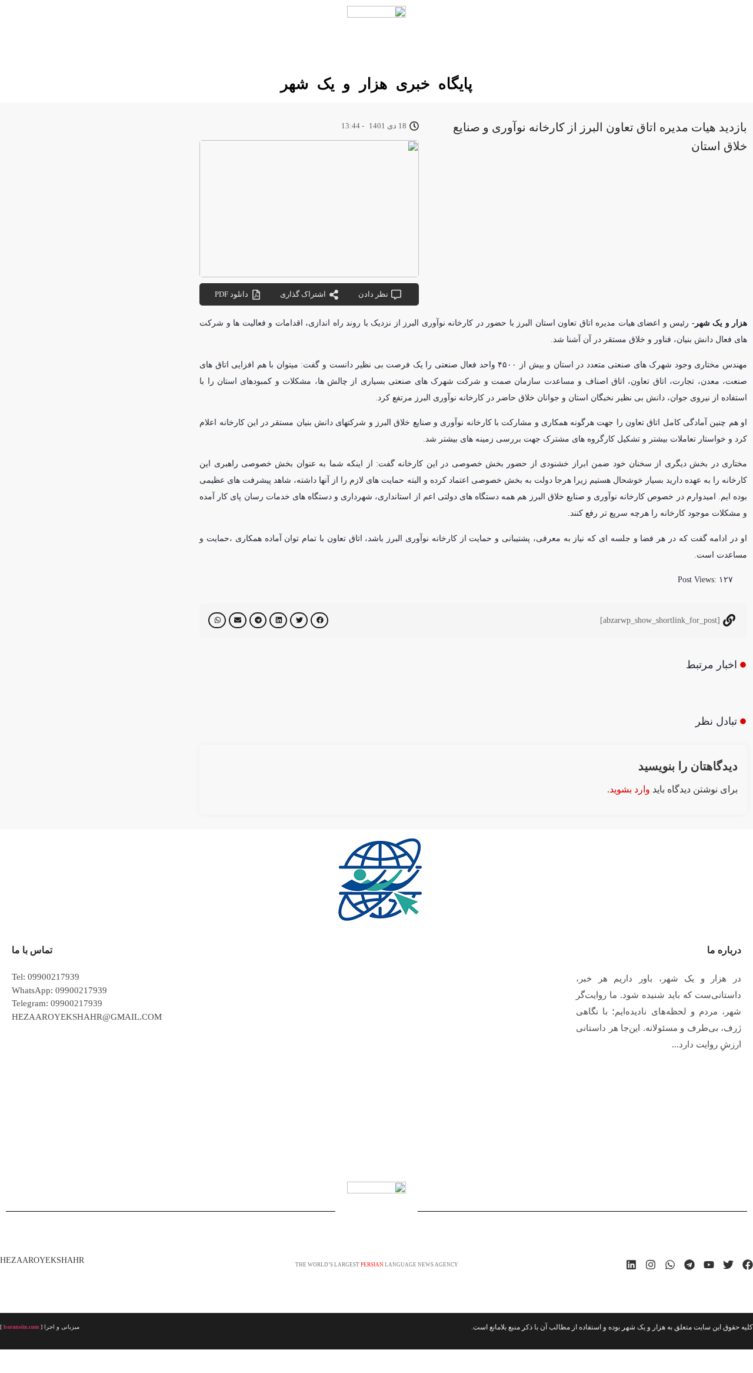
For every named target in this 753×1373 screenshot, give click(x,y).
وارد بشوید (629, 789)
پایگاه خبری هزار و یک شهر (376, 83)
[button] (319, 620)
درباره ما (724, 950)
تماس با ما (32, 950)
